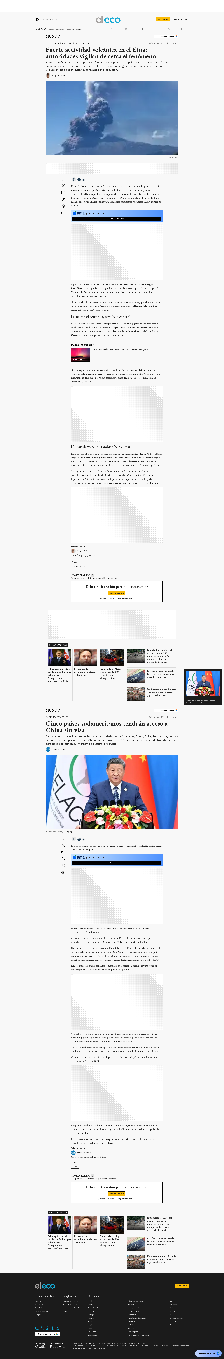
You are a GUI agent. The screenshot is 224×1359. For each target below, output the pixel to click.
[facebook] (63, 199)
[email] (63, 192)
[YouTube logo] (37, 1329)
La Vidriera (59, 29)
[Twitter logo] (42, 1329)
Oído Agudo (69, 29)
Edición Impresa (134, 29)
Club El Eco (174, 29)
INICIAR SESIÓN (117, 593)
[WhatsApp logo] (47, 1329)
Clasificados (118, 29)
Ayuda (156, 1345)
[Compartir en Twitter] (63, 186)
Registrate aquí (125, 598)
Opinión (79, 29)
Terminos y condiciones (180, 1345)
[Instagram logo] (58, 1329)
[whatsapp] (63, 206)
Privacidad (165, 1345)
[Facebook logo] (53, 1329)
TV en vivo (147, 29)
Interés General (78, 359)
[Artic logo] (40, 1345)
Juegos (186, 29)
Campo (51, 29)
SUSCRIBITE (163, 19)
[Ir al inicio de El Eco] (108, 19)
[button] (74, 179)
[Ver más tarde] (63, 179)
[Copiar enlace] (63, 213)
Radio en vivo (161, 29)
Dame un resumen (117, 219)
